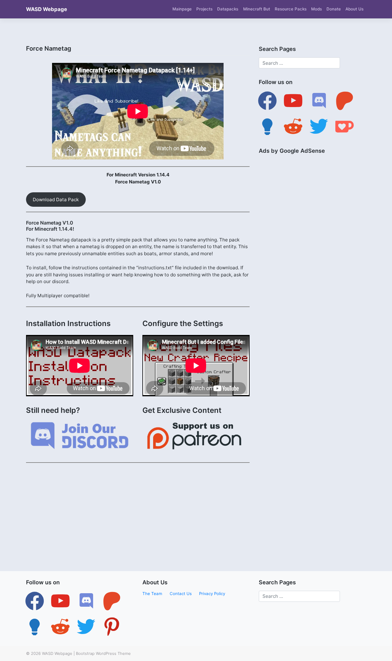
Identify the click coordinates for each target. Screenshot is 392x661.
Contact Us (181, 593)
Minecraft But (256, 8)
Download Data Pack (56, 199)
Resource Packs (291, 8)
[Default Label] (293, 100)
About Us (354, 8)
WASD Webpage (46, 9)
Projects (204, 8)
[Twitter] (60, 600)
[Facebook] (267, 100)
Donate (333, 8)
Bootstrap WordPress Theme (103, 653)
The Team (152, 593)
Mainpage (182, 8)
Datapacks (227, 8)
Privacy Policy (212, 593)
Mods (316, 8)
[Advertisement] (138, 511)
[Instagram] (86, 600)
